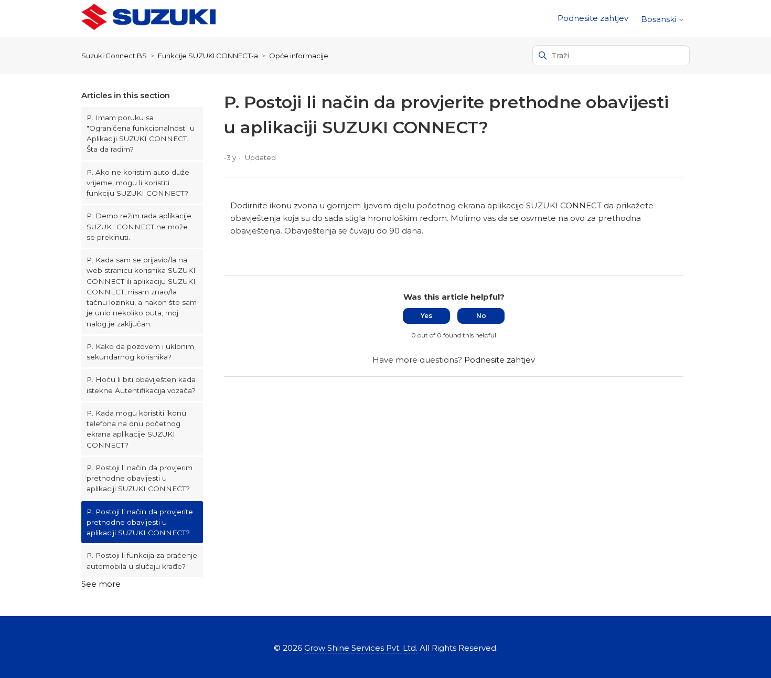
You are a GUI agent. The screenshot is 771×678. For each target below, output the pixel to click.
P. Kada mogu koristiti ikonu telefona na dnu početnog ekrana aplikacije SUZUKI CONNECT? (136, 429)
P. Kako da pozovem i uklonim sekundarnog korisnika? (140, 351)
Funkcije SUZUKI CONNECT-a (208, 55)
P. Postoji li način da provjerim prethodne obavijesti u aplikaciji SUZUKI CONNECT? (139, 478)
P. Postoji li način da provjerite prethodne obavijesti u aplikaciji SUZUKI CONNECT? (140, 522)
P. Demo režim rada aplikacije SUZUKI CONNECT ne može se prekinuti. (139, 226)
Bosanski (659, 19)
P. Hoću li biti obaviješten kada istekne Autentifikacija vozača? (141, 384)
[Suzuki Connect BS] (148, 19)
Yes (426, 316)
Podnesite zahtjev (593, 18)
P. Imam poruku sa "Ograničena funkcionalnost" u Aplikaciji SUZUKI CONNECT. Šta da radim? (141, 133)
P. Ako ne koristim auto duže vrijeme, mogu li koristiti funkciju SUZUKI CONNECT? (138, 183)
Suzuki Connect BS (114, 55)
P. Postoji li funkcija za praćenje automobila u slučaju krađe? (142, 560)
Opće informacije (298, 55)
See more (101, 584)
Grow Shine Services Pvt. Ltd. (360, 648)
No (481, 316)
